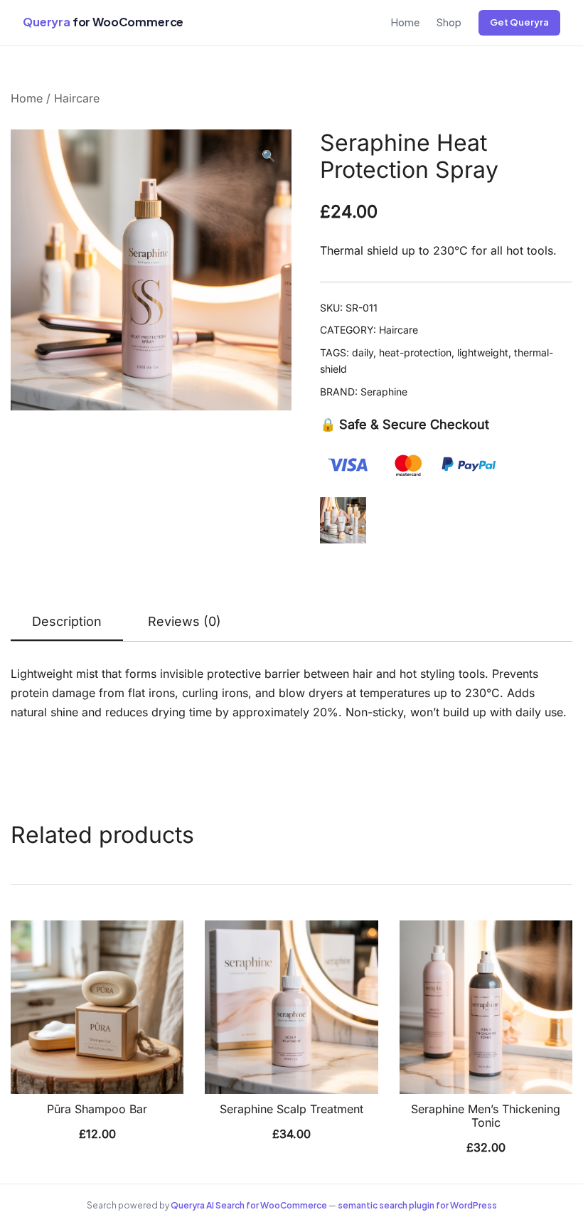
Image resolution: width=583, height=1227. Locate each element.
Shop (449, 22)
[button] (269, 156)
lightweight (482, 352)
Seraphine (383, 392)
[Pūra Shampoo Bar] (97, 1006)
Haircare (77, 98)
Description (67, 621)
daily (362, 352)
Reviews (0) (184, 621)
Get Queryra (519, 22)
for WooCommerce (103, 21)
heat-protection (415, 352)
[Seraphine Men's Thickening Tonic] (486, 1006)
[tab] (67, 622)
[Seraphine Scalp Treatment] (291, 1006)
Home (405, 22)
